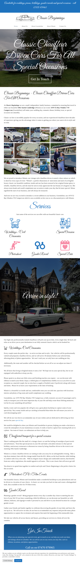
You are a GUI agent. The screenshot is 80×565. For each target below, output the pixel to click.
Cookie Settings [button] (8, 560)
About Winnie (51, 26)
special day (19, 420)
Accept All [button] (18, 560)
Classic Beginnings (50, 18)
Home (16, 26)
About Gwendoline (37, 26)
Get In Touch (40, 78)
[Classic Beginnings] (25, 18)
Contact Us (62, 26)
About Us (25, 26)
